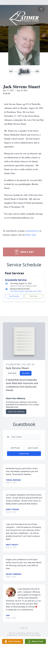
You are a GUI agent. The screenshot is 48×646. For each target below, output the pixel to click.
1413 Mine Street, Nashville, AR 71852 (25, 291)
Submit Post (24, 453)
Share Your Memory (16, 411)
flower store (31, 234)
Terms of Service (30, 635)
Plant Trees (34, 296)
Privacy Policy (17, 635)
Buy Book (25, 373)
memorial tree (32, 230)
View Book (12, 373)
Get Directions (14, 296)
